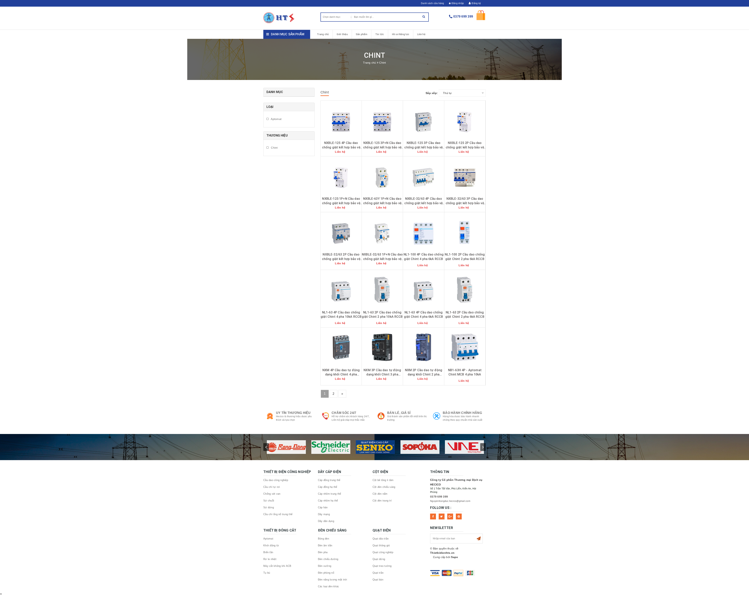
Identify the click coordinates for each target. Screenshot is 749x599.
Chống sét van (271, 493)
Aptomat (275, 119)
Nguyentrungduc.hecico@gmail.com (450, 501)
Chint (274, 147)
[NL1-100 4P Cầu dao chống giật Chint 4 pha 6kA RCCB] (423, 231)
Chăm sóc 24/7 (344, 412)
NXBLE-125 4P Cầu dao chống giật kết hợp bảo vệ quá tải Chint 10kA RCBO (341, 147)
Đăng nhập (458, 3)
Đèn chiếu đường (328, 559)
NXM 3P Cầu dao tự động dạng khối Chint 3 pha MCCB (382, 374)
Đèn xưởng (324, 565)
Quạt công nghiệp (383, 552)
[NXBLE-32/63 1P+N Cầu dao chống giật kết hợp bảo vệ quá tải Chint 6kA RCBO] (382, 231)
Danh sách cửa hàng (432, 3)
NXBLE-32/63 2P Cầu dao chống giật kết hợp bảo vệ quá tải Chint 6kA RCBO (341, 259)
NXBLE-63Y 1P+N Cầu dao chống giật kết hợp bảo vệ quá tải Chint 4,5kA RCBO (382, 203)
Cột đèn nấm (380, 493)
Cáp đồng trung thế (329, 480)
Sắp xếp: (432, 93)
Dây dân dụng (326, 521)
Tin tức (379, 34)
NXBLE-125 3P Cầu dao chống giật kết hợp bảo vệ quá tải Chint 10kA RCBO (423, 147)
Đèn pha (323, 552)
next (483, 447)
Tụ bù (266, 572)
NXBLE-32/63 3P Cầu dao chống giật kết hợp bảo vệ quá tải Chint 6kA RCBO (465, 203)
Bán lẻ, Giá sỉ (399, 412)
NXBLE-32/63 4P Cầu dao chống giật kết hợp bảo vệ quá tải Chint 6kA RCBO (423, 203)
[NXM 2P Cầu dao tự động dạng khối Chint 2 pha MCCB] (423, 347)
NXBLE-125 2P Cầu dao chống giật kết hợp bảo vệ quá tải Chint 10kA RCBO (465, 147)
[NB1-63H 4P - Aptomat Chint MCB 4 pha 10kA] (464, 347)
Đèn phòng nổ (326, 572)
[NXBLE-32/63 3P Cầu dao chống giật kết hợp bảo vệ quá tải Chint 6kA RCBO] (464, 175)
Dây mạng (324, 514)
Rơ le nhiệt (269, 559)
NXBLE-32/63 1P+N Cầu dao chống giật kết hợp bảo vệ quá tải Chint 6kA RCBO (382, 259)
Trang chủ (323, 34)
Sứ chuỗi (268, 500)
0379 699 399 (463, 16)
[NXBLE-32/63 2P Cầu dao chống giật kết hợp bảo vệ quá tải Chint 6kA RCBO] (341, 231)
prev (266, 447)
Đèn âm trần (325, 545)
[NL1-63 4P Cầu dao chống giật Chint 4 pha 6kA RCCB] (423, 289)
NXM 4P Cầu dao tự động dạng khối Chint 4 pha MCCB (341, 374)
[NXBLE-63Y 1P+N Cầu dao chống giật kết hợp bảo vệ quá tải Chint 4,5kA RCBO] (382, 175)
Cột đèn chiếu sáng (384, 486)
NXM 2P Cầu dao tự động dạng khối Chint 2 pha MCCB (423, 374)
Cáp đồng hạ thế (327, 486)
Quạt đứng (379, 559)
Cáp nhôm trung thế (329, 493)
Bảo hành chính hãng (462, 412)
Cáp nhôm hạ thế (328, 500)
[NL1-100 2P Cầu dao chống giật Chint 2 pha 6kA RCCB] (464, 231)
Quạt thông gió (381, 545)
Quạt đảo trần (381, 538)
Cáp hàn (323, 507)
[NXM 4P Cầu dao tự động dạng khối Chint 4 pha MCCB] (341, 347)
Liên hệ (421, 34)
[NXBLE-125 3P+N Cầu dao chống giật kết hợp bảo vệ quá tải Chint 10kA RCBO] (382, 120)
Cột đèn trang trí (382, 500)
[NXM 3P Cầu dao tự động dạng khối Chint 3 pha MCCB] (382, 347)
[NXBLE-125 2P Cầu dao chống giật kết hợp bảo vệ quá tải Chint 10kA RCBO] (464, 120)
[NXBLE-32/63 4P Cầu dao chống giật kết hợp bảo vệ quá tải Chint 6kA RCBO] (423, 175)
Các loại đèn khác (328, 586)
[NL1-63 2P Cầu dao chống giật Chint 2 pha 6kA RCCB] (464, 289)
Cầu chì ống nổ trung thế (277, 514)
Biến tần (268, 552)
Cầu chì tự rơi (271, 486)
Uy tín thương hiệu (293, 412)
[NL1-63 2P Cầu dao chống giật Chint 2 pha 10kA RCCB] (382, 289)
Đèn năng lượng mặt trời (332, 579)
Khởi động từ (271, 545)
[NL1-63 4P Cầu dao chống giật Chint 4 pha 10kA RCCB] (341, 289)
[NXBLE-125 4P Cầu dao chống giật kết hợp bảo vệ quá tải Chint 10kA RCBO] (341, 120)
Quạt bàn (378, 579)
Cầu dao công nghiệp (275, 480)
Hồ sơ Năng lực (400, 34)
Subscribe (479, 538)
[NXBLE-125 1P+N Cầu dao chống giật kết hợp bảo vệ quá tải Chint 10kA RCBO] (341, 175)
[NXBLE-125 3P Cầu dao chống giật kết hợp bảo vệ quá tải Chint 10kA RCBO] (423, 120)
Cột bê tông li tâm (383, 480)
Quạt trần (378, 572)
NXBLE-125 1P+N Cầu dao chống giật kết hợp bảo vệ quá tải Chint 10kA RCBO (341, 203)
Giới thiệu (342, 34)
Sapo (454, 557)
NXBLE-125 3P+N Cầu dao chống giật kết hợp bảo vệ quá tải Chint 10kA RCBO (382, 147)
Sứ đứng (268, 507)
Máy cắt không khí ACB (277, 565)
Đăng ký (476, 3)
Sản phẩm (361, 34)
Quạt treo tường (382, 565)
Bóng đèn (323, 538)
